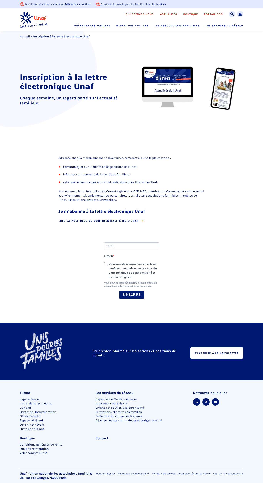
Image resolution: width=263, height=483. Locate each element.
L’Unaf (25, 393)
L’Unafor (25, 407)
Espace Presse (29, 399)
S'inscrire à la (216, 353)
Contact (101, 438)
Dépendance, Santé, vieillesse (116, 399)
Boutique (190, 14)
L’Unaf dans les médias (36, 403)
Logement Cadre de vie (111, 403)
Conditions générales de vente (41, 444)
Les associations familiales (177, 25)
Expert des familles (132, 25)
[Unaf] (33, 20)
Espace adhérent (31, 420)
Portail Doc (213, 14)
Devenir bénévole (32, 424)
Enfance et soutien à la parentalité (119, 407)
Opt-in (108, 256)
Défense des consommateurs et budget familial (128, 420)
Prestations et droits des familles (118, 412)
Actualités (168, 14)
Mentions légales (106, 473)
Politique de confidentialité (134, 473)
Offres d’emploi (30, 416)
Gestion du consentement (228, 473)
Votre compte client (33, 453)
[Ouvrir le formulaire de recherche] (232, 14)
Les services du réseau (224, 25)
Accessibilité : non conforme (194, 473)
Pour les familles (156, 4)
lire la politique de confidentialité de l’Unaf (98, 220)
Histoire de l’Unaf (32, 429)
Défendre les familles (77, 4)
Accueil (25, 36)
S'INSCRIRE (132, 294)
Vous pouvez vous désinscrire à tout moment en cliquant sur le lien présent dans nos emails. (130, 284)
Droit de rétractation (34, 449)
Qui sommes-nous (140, 14)
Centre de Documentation (38, 412)
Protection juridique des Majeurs (118, 416)
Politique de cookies (163, 473)
